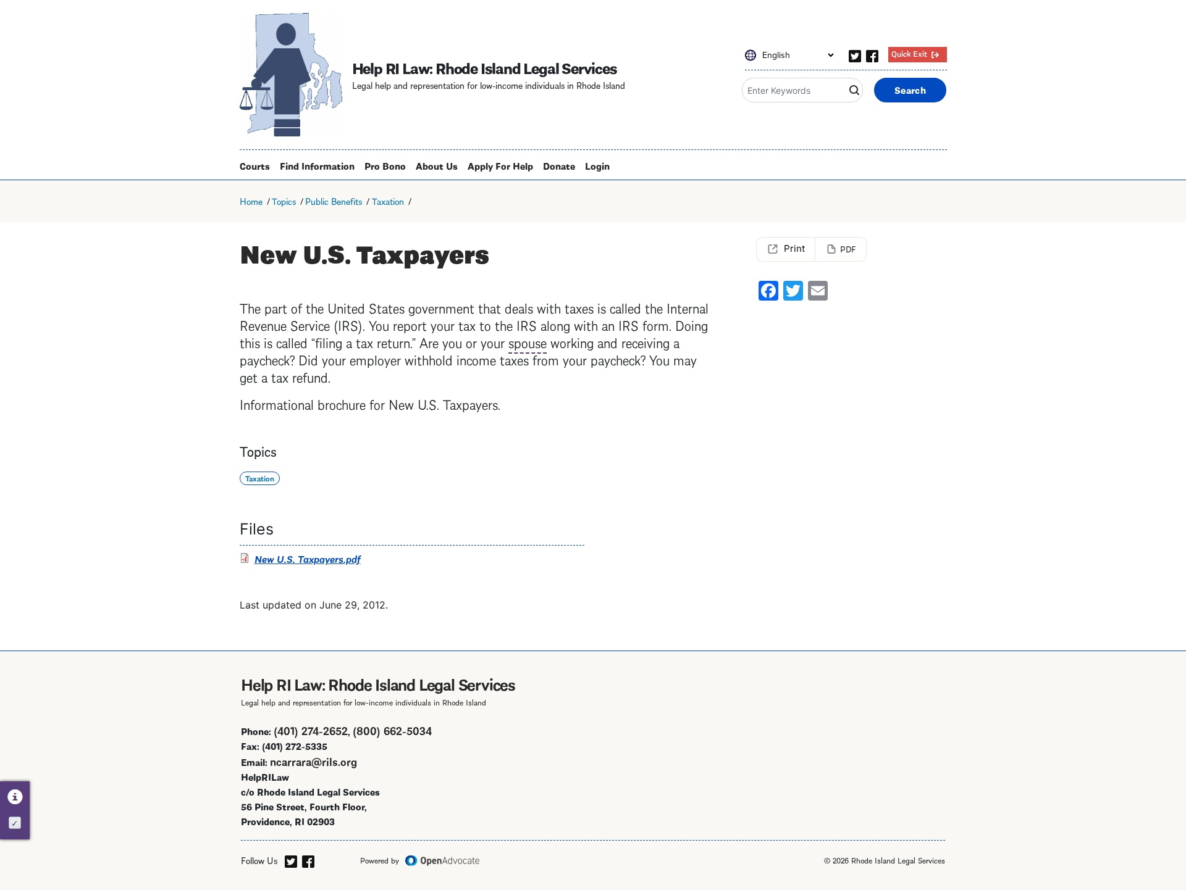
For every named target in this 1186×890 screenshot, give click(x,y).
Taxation (388, 200)
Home (251, 200)
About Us (437, 165)
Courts (255, 165)
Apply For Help (500, 165)
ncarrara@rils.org (313, 760)
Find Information (317, 165)
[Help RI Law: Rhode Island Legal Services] (291, 74)
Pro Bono (385, 165)
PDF (848, 248)
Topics (284, 200)
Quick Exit (909, 53)
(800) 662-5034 (392, 730)
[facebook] (872, 54)
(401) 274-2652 (311, 730)
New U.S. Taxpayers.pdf (307, 558)
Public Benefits (333, 200)
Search (910, 89)
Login (597, 165)
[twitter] (855, 54)
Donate (559, 165)
